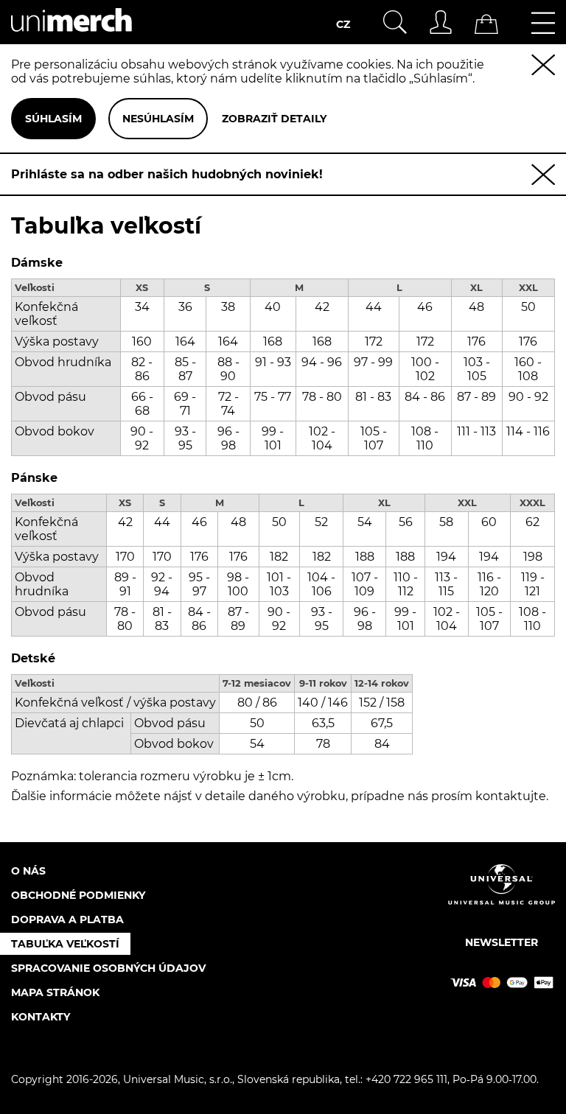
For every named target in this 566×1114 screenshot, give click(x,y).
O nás (28, 870)
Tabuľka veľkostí (65, 943)
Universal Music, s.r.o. (177, 1079)
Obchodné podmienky (78, 895)
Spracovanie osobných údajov (108, 968)
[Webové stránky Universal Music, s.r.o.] (501, 897)
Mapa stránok (55, 992)
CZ (343, 24)
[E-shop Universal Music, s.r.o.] (71, 37)
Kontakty (40, 1016)
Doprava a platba (67, 919)
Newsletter (501, 942)
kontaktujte (510, 796)
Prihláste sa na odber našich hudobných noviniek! (167, 174)
